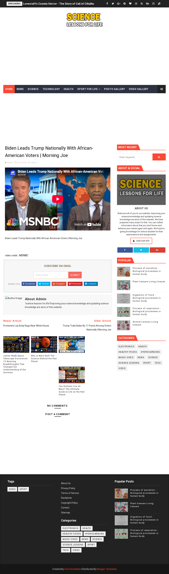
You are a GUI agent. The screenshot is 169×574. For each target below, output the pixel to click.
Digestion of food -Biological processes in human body (147, 298)
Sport (147, 363)
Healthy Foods (128, 352)
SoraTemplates (72, 569)
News (20, 89)
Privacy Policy (68, 488)
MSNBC (23, 255)
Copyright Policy (69, 502)
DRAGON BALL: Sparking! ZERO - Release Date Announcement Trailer (66, 4)
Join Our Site (142, 241)
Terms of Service (70, 493)
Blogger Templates (107, 569)
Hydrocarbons (150, 352)
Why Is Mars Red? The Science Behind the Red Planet (44, 359)
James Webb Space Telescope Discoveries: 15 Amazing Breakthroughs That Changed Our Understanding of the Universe (15, 364)
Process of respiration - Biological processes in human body (147, 311)
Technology (51, 89)
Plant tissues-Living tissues (149, 281)
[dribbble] (136, 3)
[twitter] (112, 3)
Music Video (126, 357)
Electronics (126, 346)
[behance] (147, 3)
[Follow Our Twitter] (141, 250)
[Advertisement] (84, 57)
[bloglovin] (130, 3)
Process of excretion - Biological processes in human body (147, 271)
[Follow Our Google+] (157, 250)
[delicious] (159, 3)
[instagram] (153, 3)
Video (122, 368)
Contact (65, 507)
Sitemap (65, 512)
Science (33, 89)
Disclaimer (66, 498)
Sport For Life (87, 89)
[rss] (141, 3)
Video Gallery (138, 89)
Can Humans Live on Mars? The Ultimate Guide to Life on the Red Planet (71, 390)
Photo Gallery (114, 89)
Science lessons (129, 363)
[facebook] (107, 3)
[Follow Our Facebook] (125, 250)
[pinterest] (124, 3)
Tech (158, 363)
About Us (66, 483)
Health (68, 89)
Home (9, 89)
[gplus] (118, 3)
